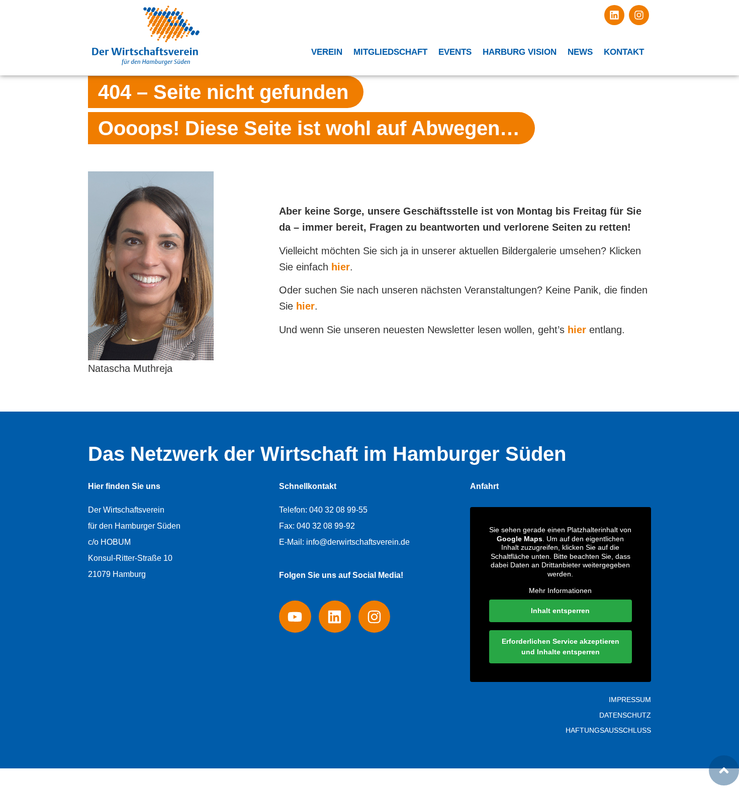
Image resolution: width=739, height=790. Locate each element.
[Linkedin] (614, 15)
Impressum (630, 700)
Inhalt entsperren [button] (560, 611)
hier (340, 266)
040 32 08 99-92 (326, 526)
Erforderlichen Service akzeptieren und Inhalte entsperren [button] (560, 646)
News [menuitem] (580, 52)
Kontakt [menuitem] (624, 52)
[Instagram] (639, 15)
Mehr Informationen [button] (560, 590)
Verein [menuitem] (326, 52)
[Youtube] (295, 617)
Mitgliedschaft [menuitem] (390, 52)
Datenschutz (625, 715)
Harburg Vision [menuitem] (520, 52)
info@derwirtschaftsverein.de (358, 542)
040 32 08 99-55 (338, 510)
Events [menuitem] (455, 52)
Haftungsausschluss (608, 730)
